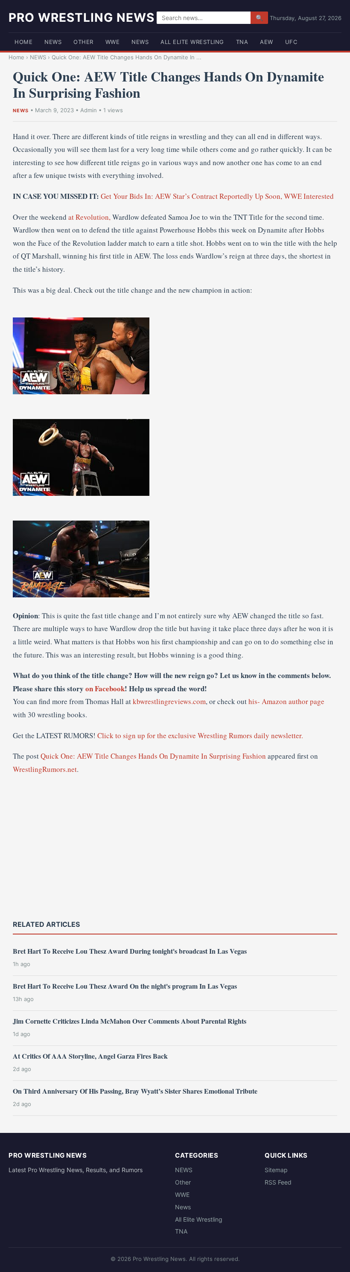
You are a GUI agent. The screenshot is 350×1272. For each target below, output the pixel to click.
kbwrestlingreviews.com (169, 701)
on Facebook (105, 688)
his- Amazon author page (286, 701)
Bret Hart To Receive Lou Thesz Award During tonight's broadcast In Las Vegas (130, 951)
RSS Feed (278, 1182)
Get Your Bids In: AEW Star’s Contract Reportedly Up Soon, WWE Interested (217, 196)
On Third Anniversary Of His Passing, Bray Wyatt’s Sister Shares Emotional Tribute (135, 1091)
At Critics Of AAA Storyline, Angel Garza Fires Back (90, 1056)
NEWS (52, 41)
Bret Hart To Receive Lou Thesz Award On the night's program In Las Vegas (125, 986)
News (140, 41)
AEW (266, 41)
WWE (112, 41)
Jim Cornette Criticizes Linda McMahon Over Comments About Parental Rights (129, 1021)
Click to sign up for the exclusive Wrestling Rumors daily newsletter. (200, 735)
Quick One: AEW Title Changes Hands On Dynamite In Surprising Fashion (153, 756)
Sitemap (276, 1169)
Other (83, 41)
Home (23, 41)
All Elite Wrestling (192, 41)
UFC (291, 41)
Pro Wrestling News (82, 17)
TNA (242, 41)
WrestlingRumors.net (45, 769)
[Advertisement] (175, 846)
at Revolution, (89, 217)
